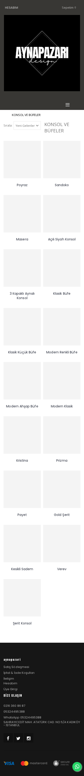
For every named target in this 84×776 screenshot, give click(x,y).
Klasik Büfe (61, 293)
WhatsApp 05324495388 (22, 717)
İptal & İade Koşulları (19, 673)
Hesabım (10, 683)
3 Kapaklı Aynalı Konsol (22, 295)
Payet (22, 514)
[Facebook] (8, 738)
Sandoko (62, 185)
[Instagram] (28, 738)
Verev (61, 569)
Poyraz (22, 185)
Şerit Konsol (22, 623)
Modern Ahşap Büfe (22, 406)
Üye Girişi (11, 689)
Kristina (22, 460)
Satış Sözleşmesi (16, 667)
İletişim (9, 678)
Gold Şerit (62, 514)
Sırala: (8, 125)
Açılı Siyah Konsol (62, 239)
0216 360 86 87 (14, 705)
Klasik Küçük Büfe (22, 352)
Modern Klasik (62, 406)
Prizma (61, 460)
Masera (22, 239)
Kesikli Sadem (22, 569)
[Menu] (68, 105)
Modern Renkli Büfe (61, 352)
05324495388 (14, 711)
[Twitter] (18, 738)
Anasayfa (5, 115)
